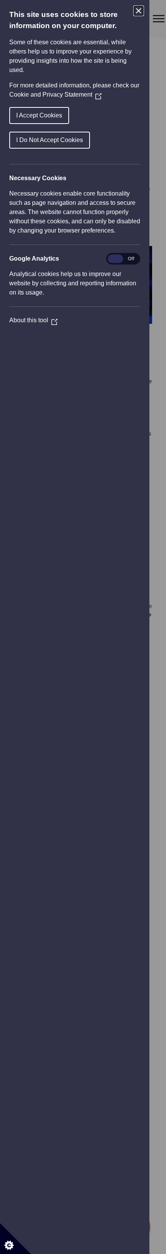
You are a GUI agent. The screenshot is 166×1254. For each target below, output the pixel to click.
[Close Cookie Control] (138, 10)
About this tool (33, 320)
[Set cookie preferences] (15, 1238)
